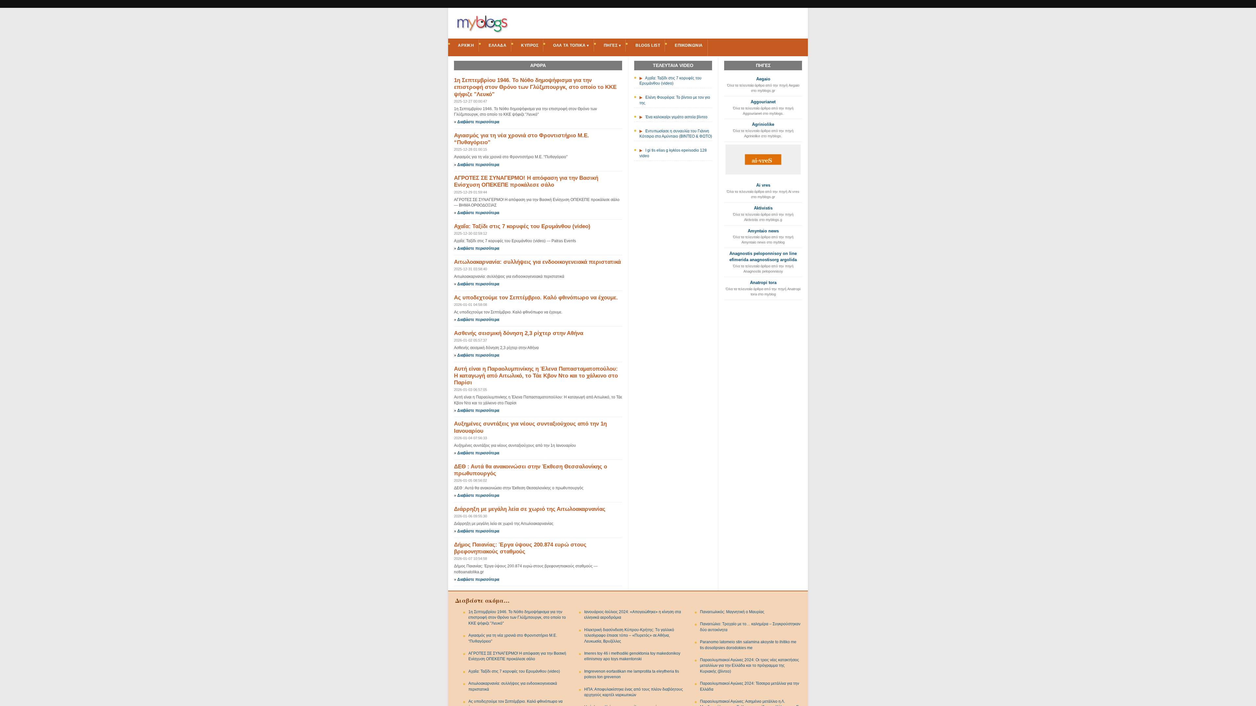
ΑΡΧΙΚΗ (466, 45)
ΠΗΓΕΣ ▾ (612, 45)
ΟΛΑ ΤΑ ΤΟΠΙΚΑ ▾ (571, 45)
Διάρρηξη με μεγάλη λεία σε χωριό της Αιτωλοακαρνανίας (529, 509)
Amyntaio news (763, 230)
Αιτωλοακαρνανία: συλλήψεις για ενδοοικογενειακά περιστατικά (537, 262)
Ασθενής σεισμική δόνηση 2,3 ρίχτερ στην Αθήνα (518, 333)
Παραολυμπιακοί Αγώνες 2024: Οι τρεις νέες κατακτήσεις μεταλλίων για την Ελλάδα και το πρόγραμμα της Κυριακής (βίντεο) (749, 666)
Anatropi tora (763, 282)
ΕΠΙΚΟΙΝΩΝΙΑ (689, 45)
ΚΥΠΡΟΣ (529, 45)
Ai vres (763, 185)
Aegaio (763, 78)
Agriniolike (763, 124)
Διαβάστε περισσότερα (478, 122)
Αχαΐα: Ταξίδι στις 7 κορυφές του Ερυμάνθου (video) (522, 226)
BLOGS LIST (648, 45)
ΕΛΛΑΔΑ (497, 45)
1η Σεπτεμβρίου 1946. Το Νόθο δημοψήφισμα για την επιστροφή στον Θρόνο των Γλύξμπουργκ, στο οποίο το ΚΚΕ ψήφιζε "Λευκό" (535, 87)
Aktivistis (763, 208)
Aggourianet (763, 101)
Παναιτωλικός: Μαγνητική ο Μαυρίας (732, 612)
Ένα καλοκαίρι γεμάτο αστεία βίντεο (676, 117)
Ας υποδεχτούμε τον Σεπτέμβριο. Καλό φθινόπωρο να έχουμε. (536, 297)
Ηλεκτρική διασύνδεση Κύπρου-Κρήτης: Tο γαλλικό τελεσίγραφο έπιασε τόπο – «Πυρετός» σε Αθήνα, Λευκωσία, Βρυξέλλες (629, 636)
